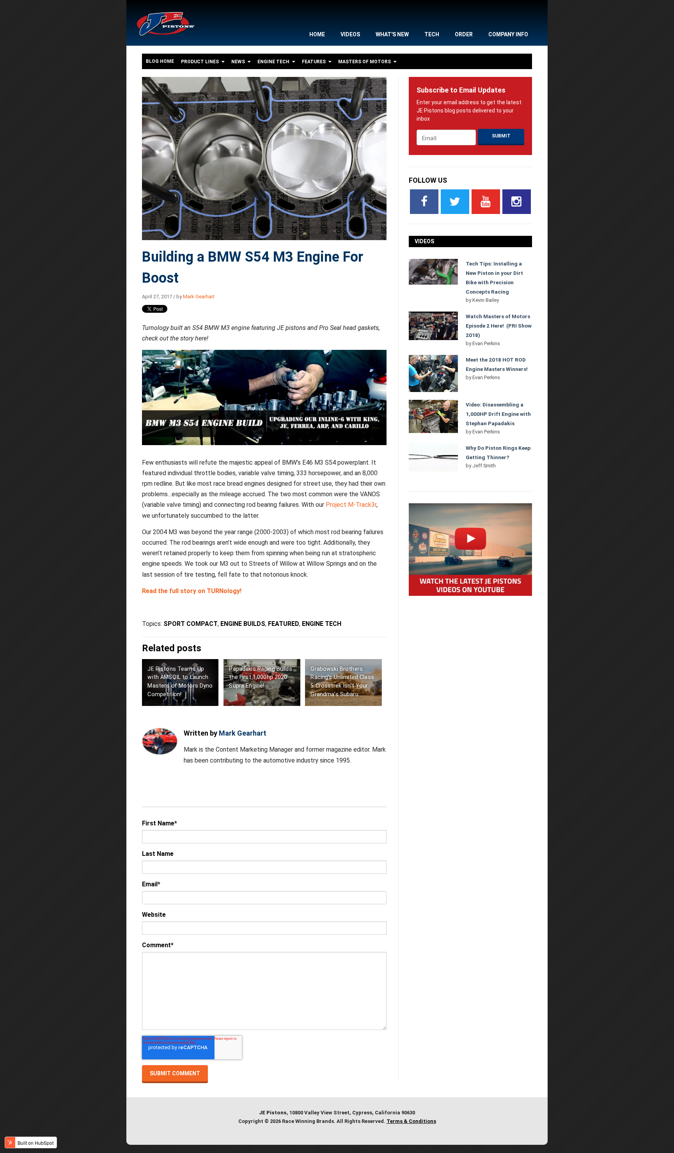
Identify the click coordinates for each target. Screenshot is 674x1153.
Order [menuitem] (464, 34)
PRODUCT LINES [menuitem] (200, 61)
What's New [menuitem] (392, 34)
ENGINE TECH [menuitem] (273, 61)
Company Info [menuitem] (508, 34)
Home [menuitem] (317, 34)
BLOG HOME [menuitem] (160, 61)
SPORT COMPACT (190, 623)
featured (283, 623)
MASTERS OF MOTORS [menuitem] (364, 61)
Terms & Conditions (411, 1121)
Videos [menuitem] (350, 34)
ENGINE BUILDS (242, 623)
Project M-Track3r (351, 504)
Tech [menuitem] (431, 34)
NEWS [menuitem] (238, 61)
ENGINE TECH (321, 623)
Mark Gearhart (199, 296)
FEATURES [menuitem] (314, 61)
